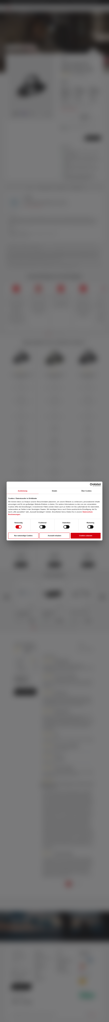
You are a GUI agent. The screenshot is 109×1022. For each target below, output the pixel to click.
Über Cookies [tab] (86, 491)
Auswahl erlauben (54, 535)
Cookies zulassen (85, 535)
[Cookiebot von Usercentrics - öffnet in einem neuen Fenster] (91, 484)
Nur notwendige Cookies (23, 535)
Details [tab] (54, 491)
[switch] (42, 527)
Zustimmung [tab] (22, 491)
